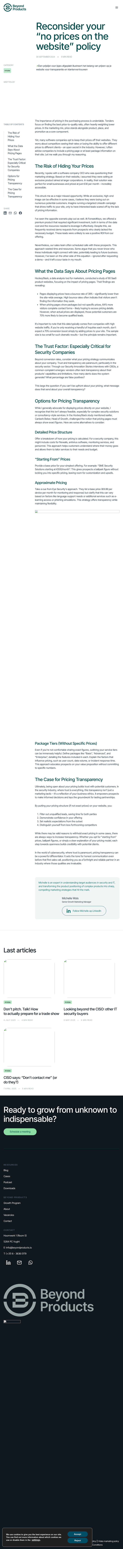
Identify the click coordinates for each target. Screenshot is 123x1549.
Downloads (9, 1188)
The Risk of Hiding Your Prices (14, 136)
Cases (7, 1176)
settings (36, 1540)
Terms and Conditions (92, 1544)
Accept (77, 1534)
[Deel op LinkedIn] (5, 212)
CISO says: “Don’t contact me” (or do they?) (30, 1079)
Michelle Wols (70, 898)
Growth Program (12, 1202)
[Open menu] (116, 7)
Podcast (8, 1182)
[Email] (19, 1262)
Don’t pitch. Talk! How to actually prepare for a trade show (31, 1011)
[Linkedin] (8, 1262)
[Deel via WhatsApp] (15, 212)
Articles (7, 70)
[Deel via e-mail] (10, 212)
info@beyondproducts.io (19, 1247)
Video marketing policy (108, 1541)
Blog (6, 1170)
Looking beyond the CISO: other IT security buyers (90, 1011)
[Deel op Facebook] (20, 212)
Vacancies (9, 1214)
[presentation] (29, 978)
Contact (8, 1220)
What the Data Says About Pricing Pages (15, 149)
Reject (77, 1540)
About (7, 1208)
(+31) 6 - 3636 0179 (16, 1253)
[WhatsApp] (30, 1262)
